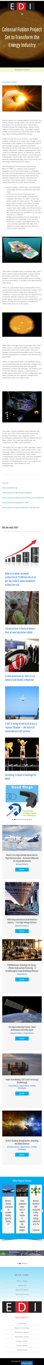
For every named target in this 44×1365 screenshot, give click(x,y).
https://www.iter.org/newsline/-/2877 (15, 502)
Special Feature (24, 1085)
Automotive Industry (22, 70)
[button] (12, 819)
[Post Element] (8, 1209)
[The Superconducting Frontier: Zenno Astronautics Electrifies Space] (22, 1009)
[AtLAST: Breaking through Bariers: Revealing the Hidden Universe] (22, 1123)
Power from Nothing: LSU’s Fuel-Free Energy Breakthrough (22, 1081)
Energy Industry (22, 974)
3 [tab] (24, 1236)
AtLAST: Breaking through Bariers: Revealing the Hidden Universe (22, 1142)
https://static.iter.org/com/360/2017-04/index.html (20, 507)
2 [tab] (22, 1236)
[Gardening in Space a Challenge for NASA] (22, 754)
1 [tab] (20, 1236)
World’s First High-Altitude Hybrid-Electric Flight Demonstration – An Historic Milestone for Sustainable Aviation (22, 858)
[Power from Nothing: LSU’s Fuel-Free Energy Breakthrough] (22, 1064)
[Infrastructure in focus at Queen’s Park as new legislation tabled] (22, 608)
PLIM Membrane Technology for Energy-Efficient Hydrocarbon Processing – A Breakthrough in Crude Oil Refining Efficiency (22, 968)
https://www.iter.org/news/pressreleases (17, 493)
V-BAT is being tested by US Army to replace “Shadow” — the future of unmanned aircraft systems (21, 727)
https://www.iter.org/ (9, 488)
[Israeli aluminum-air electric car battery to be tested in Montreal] (22, 655)
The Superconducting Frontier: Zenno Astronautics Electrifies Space (22, 1028)
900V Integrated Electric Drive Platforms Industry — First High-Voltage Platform (22, 921)
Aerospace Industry (22, 864)
